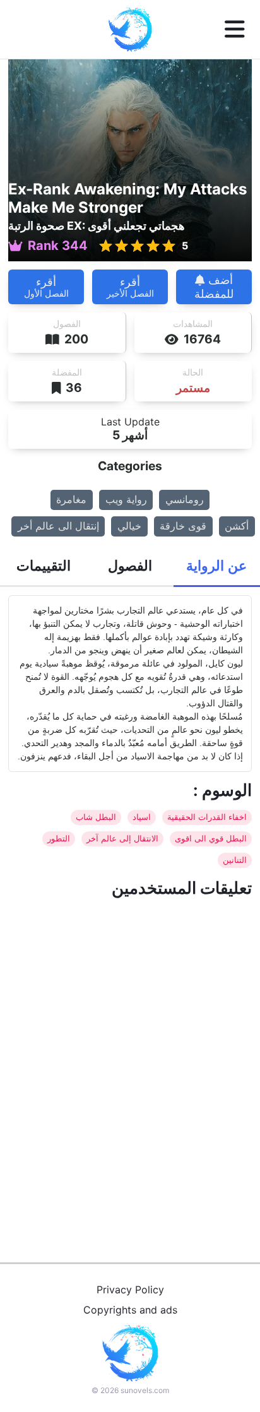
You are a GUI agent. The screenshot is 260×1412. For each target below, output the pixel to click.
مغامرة (71, 499)
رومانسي (184, 499)
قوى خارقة (183, 525)
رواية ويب (126, 499)
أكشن (237, 525)
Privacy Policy (130, 1289)
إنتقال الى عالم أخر (58, 525)
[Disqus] (130, 1065)
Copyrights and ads (130, 1309)
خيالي (129, 525)
